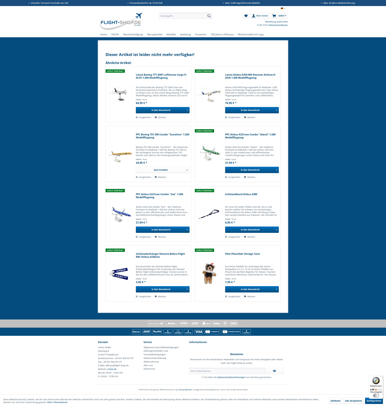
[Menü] (381, 377)
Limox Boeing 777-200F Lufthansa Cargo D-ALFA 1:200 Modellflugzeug (161, 76)
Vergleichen (144, 117)
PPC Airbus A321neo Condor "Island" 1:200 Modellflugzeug (250, 136)
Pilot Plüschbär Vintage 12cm (242, 253)
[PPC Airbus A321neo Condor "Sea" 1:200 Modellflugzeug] (120, 214)
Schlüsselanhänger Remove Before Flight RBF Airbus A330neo (160, 255)
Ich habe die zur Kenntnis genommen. (238, 377)
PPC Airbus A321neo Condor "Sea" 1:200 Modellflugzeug (159, 196)
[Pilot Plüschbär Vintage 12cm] (209, 273)
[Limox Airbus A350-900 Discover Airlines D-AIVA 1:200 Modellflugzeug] (209, 94)
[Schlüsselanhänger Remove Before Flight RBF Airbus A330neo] (120, 273)
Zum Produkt (161, 169)
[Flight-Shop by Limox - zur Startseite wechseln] (121, 21)
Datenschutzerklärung (278, 25)
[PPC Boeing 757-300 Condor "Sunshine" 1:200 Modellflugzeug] (120, 154)
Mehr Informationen (57, 402)
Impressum (149, 368)
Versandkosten (185, 389)
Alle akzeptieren (353, 400)
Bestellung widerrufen (276, 21)
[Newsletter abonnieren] (274, 371)
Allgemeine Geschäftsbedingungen (161, 347)
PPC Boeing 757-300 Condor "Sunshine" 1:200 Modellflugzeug (162, 136)
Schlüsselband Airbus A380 (241, 194)
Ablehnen (335, 400)
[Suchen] (209, 16)
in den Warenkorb (161, 110)
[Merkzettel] (246, 16)
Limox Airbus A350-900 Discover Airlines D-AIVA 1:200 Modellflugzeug (250, 76)
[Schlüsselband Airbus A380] (209, 214)
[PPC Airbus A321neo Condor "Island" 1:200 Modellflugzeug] (209, 154)
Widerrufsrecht (151, 361)
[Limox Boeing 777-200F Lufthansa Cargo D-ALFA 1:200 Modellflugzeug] (120, 94)
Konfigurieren (374, 400)
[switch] (376, 395)
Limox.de (112, 369)
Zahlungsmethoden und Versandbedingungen (156, 352)
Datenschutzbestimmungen (231, 377)
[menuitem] (185, 16)
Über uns (148, 365)
